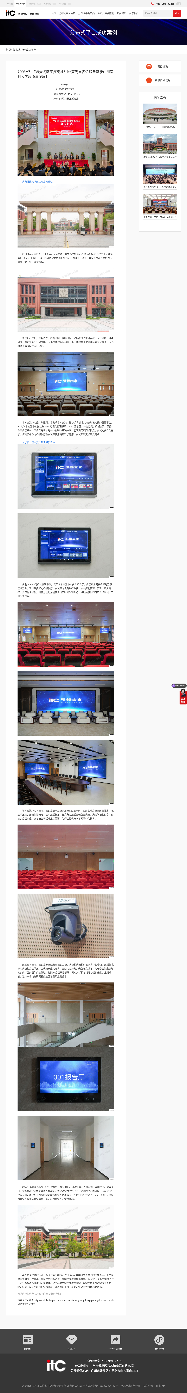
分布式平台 (20, 3)
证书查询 (160, 1385)
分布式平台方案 (67, 13)
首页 (53, 13)
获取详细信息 (162, 80)
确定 (177, 13)
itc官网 (10, 3)
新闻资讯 (121, 13)
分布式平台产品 (86, 13)
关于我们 (133, 13)
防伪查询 (148, 1385)
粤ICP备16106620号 (74, 1385)
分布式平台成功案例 (24, 49)
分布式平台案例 (106, 13)
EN (179, 3)
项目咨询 (162, 66)
